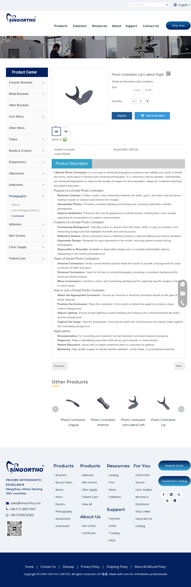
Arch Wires (16, 116)
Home (29, 567)
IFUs (112, 482)
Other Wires (17, 128)
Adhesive (15, 224)
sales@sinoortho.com (25, 503)
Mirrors (16, 204)
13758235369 (24, 515)
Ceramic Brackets (20, 82)
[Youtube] (167, 500)
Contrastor (18, 215)
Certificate (89, 533)
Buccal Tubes (63, 482)
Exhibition (115, 497)
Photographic (18, 196)
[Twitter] (179, 495)
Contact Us (48, 567)
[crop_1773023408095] (25, 467)
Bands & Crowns (20, 150)
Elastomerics (17, 162)
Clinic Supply (18, 247)
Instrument (16, 184)
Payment (114, 518)
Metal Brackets (19, 93)
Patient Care (17, 258)
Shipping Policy (117, 567)
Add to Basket (155, 115)
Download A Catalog (174, 481)
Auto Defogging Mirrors (25, 210)
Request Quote (174, 465)
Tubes (13, 139)
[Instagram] (175, 500)
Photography (63, 511)
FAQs (112, 540)
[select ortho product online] (149, 4)
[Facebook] (164, 495)
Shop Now (178, 25)
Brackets (61, 475)
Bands (59, 489)
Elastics (60, 504)
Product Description (72, 163)
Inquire (121, 115)
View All (87, 504)
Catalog (113, 475)
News (112, 489)
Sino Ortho (89, 526)
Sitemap (68, 567)
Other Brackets (19, 105)
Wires (59, 497)
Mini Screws (17, 235)
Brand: (118, 149)
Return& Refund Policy (150, 567)
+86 (12, 515)
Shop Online (143, 511)
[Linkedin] (171, 495)
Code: (58, 153)
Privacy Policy (90, 567)
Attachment (16, 173)
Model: (58, 149)
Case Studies (143, 489)
